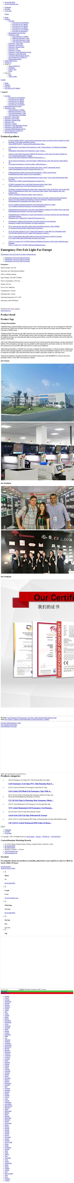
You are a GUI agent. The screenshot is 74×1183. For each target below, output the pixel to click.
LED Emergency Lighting (20, 36)
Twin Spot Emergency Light (21, 40)
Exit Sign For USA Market (20, 22)
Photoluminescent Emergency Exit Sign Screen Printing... (26, 211)
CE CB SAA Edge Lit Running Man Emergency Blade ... (31, 800)
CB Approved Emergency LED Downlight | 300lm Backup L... (27, 164)
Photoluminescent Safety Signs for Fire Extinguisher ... (25, 174)
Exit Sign (11, 21)
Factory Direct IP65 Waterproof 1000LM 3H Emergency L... (27, 157)
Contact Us (8, 62)
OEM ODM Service (11, 61)
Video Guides (12, 76)
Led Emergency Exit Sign (9, 726)
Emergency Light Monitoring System (19, 52)
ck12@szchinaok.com (11, 898)
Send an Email (5, 993)
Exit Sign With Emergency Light (11, 723)
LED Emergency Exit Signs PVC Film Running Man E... (31, 784)
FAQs (10, 71)
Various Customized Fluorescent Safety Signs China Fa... (25, 194)
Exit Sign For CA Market (20, 28)
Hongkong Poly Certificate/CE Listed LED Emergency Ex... (26, 218)
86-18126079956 (10, 883)
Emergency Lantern (14, 50)
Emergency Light (13, 35)
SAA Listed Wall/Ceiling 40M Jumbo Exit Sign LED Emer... (27, 238)
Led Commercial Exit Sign (9, 725)
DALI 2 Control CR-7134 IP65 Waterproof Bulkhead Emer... (27, 245)
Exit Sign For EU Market (20, 24)
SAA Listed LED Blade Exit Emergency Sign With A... (30, 791)
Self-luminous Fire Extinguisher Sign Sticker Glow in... (25, 201)
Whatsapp (4, 991)
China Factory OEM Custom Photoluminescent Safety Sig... (26, 181)
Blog (9, 75)
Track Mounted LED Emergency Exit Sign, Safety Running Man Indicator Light (31, 718)
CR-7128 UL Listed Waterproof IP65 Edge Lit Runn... (30, 823)
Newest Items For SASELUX (17, 57)
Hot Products (31, 836)
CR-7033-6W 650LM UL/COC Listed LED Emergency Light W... (29, 233)
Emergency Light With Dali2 (17, 54)
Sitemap (38, 836)
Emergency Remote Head (16, 47)
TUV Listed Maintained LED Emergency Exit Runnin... (30, 808)
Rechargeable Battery (15, 59)
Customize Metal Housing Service (18, 55)
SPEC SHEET (15, 309)
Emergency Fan (13, 49)
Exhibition (11, 68)
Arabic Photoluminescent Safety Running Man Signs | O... (26, 169)
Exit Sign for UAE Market (20, 29)
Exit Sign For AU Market (20, 26)
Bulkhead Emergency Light (20, 38)
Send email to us (6, 310)
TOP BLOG (46, 836)
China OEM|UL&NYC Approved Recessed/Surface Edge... (26, 144)
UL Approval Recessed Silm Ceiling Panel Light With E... (26, 228)
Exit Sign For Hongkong (19, 31)
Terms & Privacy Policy (8, 868)
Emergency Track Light (15, 43)
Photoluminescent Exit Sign (16, 33)
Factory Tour (12, 69)
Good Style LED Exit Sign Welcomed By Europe (27, 815)
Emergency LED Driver (15, 45)
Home (6, 17)
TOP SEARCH (55, 836)
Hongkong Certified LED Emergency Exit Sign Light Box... (26, 223)
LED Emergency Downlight (21, 42)
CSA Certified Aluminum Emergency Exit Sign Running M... (27, 206)
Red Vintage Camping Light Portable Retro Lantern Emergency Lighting (27, 719)
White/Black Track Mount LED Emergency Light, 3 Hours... (27, 151)
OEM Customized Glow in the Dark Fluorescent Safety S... (26, 186)
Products (7, 19)
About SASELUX (14, 66)
